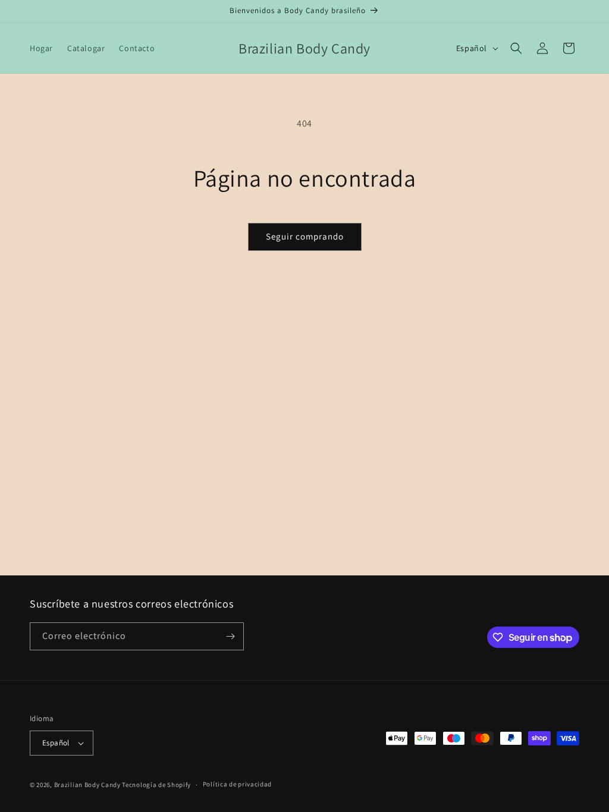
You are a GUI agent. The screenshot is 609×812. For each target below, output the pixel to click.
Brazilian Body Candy (87, 784)
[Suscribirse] (230, 636)
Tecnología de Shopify (156, 784)
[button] (516, 48)
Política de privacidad (237, 784)
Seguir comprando (305, 236)
